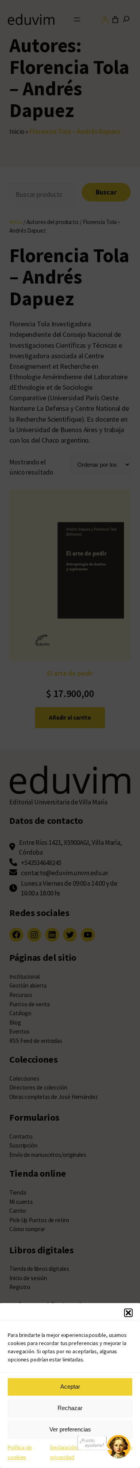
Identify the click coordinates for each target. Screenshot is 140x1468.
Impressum (119, 1447)
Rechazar (70, 1408)
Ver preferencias (70, 1429)
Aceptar (70, 1386)
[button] (128, 1313)
